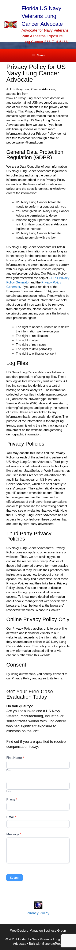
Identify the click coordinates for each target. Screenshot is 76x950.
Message (13, 834)
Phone (11, 799)
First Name (15, 757)
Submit (14, 877)
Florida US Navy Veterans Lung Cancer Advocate (42, 16)
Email (11, 817)
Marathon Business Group (48, 930)
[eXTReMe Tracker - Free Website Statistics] (38, 908)
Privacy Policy (38, 913)
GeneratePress (52, 943)
